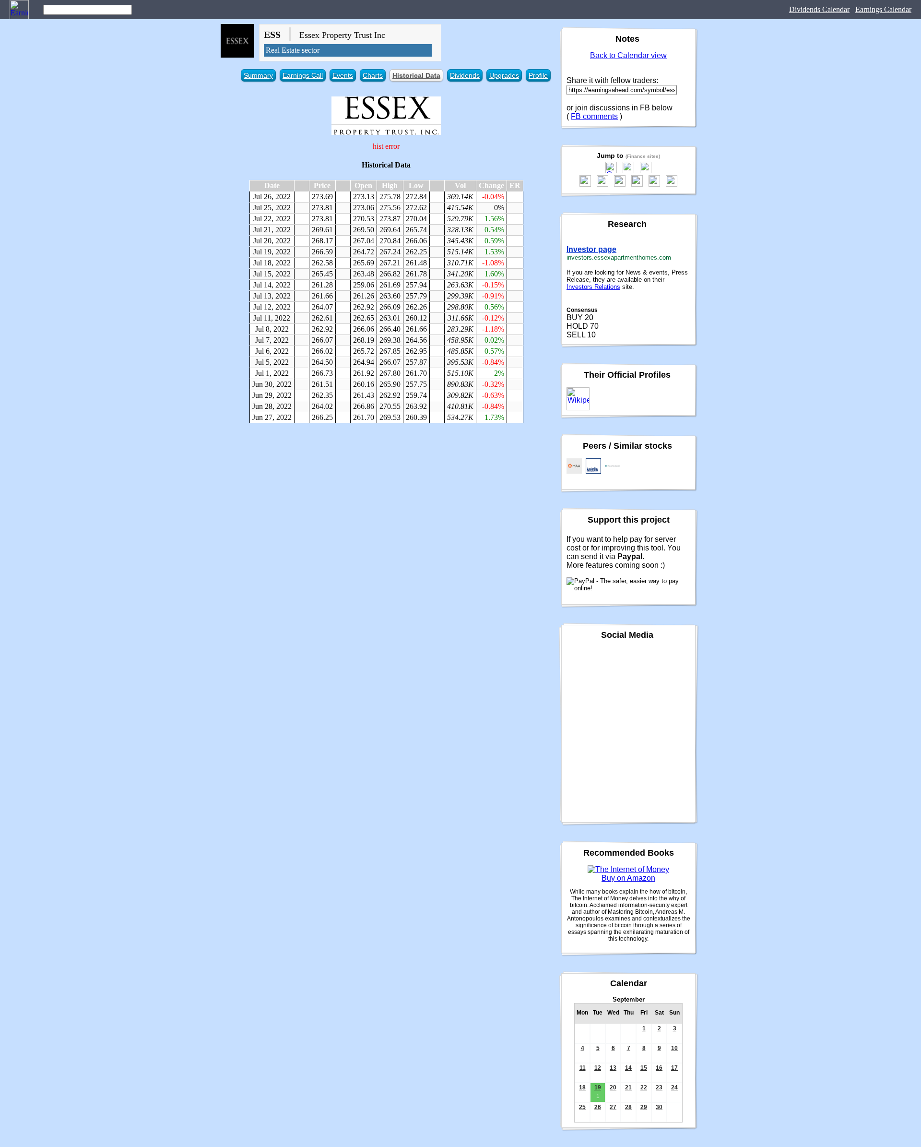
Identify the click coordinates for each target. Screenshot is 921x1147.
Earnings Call (303, 75)
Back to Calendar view (628, 55)
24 (674, 1087)
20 (613, 1087)
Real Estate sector (292, 50)
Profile (538, 75)
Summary (258, 75)
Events (342, 75)
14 (628, 1067)
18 (582, 1087)
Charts (373, 75)
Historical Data (416, 75)
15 (643, 1067)
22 (643, 1087)
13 (613, 1067)
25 (582, 1107)
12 (597, 1067)
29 (643, 1107)
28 (628, 1107)
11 (582, 1067)
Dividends (465, 75)
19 (597, 1087)
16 (659, 1067)
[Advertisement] (386, 500)
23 (659, 1087)
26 (597, 1107)
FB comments (594, 116)
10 (674, 1048)
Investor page (591, 249)
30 (659, 1107)
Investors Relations (593, 286)
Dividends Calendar (819, 9)
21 (628, 1087)
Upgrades (504, 75)
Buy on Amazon (628, 878)
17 (674, 1067)
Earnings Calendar (883, 9)
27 (613, 1107)
